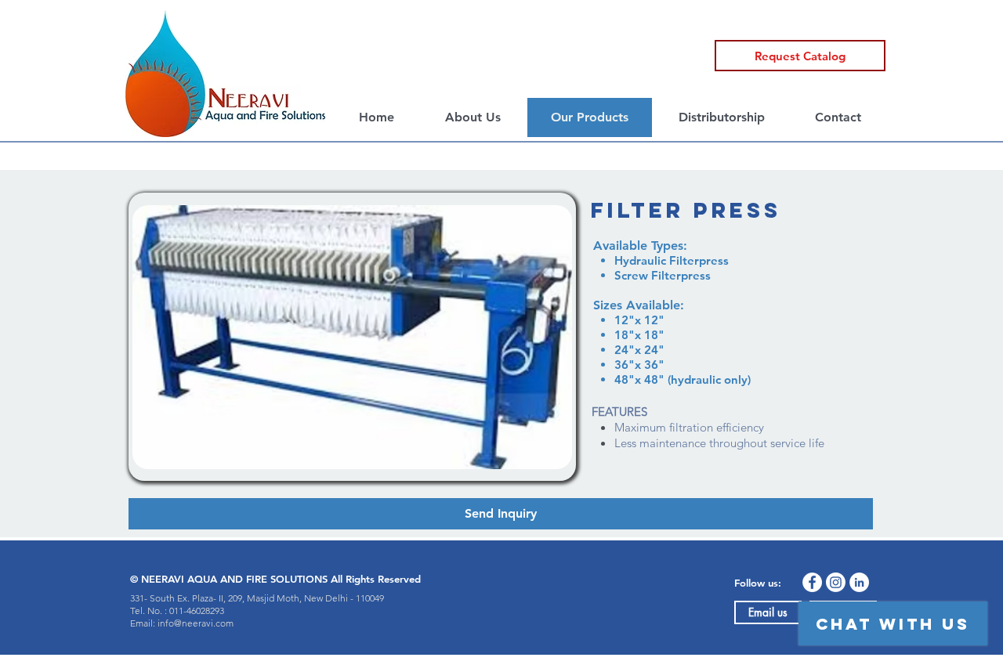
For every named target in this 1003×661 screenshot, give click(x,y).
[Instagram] (835, 582)
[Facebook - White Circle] (812, 582)
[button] (800, 55)
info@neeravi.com (196, 623)
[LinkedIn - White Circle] (859, 582)
